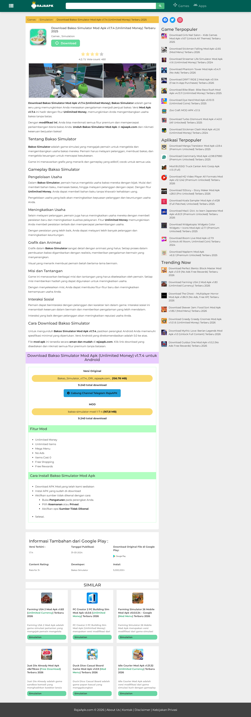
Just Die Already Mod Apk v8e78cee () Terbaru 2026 (44, 669)
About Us (113, 710)
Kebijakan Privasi (164, 710)
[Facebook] (165, 20)
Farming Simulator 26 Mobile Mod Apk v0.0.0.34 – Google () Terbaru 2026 (136, 613)
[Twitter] (172, 20)
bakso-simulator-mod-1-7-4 (92, 411)
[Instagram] (180, 20)
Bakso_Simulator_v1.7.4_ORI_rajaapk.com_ (92, 378)
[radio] (83, 54)
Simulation (68, 36)
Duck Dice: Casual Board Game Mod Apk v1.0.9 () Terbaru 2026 (89, 669)
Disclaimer (142, 710)
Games (181, 6)
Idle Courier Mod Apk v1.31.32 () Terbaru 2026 (136, 669)
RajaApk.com (83, 710)
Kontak (127, 710)
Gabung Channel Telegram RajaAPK (94, 393)
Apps (199, 6)
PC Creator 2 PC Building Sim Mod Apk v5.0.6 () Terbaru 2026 (91, 613)
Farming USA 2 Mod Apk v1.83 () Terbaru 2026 (45, 613)
